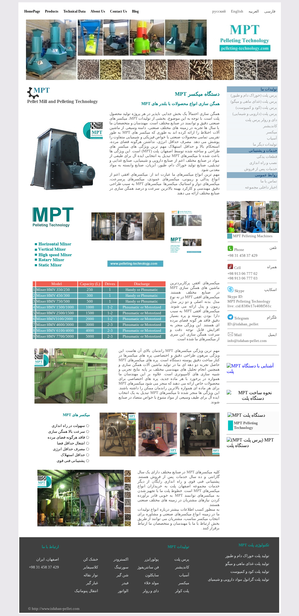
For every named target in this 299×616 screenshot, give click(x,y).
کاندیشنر (182, 567)
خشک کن (90, 559)
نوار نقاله (91, 575)
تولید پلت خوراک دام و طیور (247, 556)
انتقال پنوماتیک (86, 591)
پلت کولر (182, 591)
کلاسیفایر (90, 567)
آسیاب (184, 575)
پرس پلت (181, 559)
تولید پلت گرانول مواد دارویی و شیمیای (238, 579)
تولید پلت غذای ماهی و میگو (247, 563)
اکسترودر (121, 559)
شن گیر (122, 575)
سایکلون (152, 575)
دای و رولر (151, 591)
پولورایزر (152, 559)
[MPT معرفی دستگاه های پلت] (253, 371)
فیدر (125, 583)
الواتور (123, 591)
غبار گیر (92, 583)
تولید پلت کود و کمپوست (249, 571)
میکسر (183, 583)
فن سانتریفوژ (148, 567)
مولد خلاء (151, 583)
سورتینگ (121, 567)
